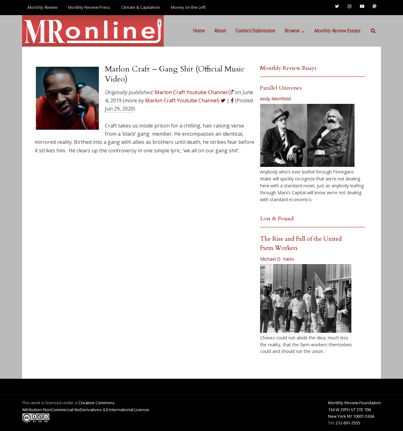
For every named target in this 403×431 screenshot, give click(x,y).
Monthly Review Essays (288, 68)
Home (199, 31)
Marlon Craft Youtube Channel (181, 100)
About (220, 31)
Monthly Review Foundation (354, 402)
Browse (292, 31)
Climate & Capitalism (140, 7)
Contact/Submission (255, 31)
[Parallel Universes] (307, 135)
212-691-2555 (348, 423)
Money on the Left (188, 7)
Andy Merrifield (275, 99)
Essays (337, 31)
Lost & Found (277, 219)
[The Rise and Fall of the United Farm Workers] (305, 298)
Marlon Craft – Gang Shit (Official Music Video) (175, 74)
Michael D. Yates (277, 259)
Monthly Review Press (89, 7)
